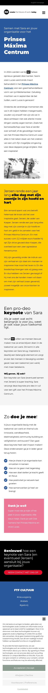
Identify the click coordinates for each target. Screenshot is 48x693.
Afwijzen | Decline (24, 675)
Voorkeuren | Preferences (24, 682)
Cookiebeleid (22, 689)
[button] (44, 619)
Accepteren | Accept (24, 668)
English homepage (37, 2)
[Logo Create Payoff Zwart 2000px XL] (20, 10)
